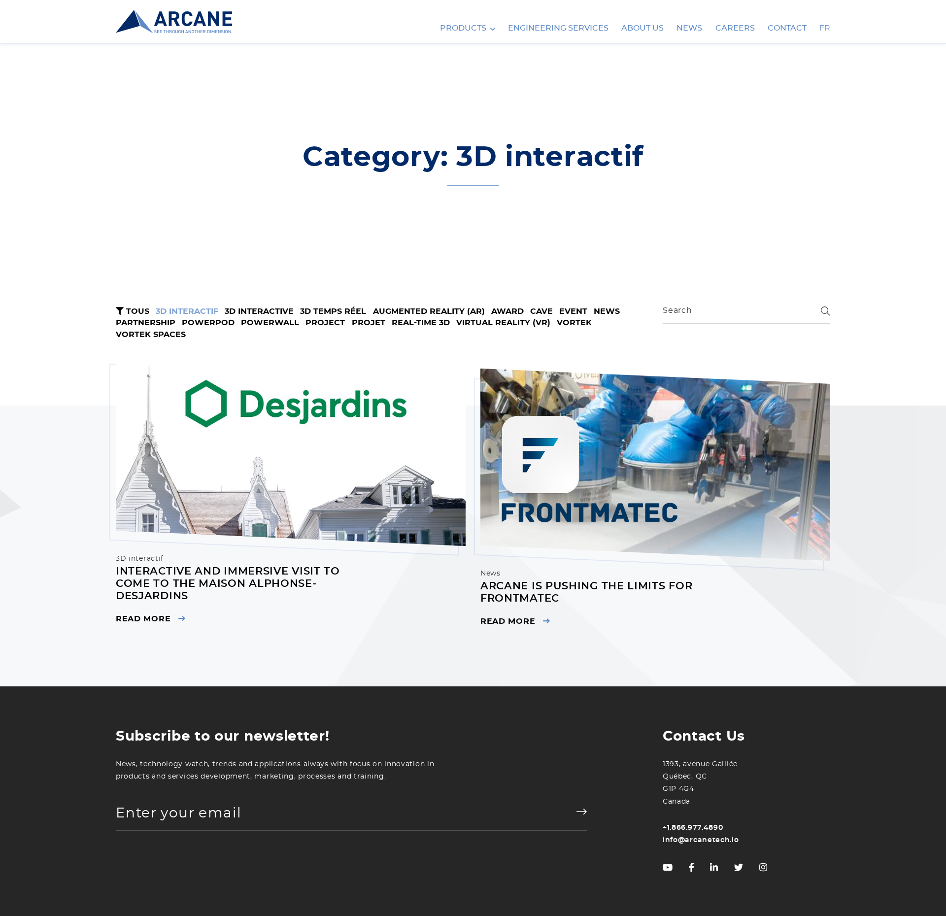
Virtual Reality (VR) (503, 323)
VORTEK (574, 323)
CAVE (541, 311)
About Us (642, 28)
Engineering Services (558, 28)
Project (325, 323)
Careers (735, 28)
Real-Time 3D (421, 323)
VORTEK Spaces (151, 335)
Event (573, 311)
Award (507, 311)
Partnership (145, 323)
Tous (136, 311)
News (689, 28)
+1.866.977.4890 (693, 827)
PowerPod (208, 323)
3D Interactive (259, 311)
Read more (143, 619)
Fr (824, 28)
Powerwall (270, 323)
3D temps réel (333, 311)
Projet (368, 323)
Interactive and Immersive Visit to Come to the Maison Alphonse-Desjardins (228, 583)
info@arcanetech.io (701, 840)
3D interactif (187, 311)
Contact (787, 28)
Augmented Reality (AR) (429, 311)
